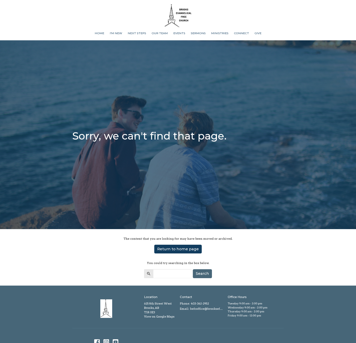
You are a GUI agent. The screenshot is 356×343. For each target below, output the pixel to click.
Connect (241, 33)
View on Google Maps (159, 316)
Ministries (219, 33)
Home (99, 33)
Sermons (198, 33)
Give (258, 33)
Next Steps (137, 33)
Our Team (160, 33)
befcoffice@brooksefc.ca (207, 308)
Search (202, 273)
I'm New (116, 33)
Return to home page (178, 249)
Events (179, 33)
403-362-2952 (200, 303)
